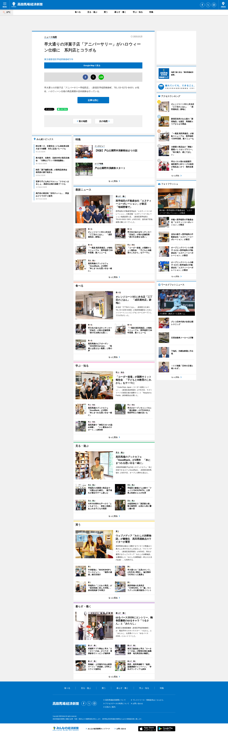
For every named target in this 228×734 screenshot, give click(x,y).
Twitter (208, 5)
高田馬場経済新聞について (115, 700)
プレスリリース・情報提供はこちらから (148, 700)
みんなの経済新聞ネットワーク (66, 729)
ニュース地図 (50, 37)
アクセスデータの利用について (117, 703)
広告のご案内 (110, 707)
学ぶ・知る (138, 12)
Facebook (202, 5)
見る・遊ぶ (92, 12)
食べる (78, 12)
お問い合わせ (138, 703)
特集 (151, 12)
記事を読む (93, 100)
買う (106, 12)
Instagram (214, 5)
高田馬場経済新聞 (27, 4)
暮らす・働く (120, 12)
